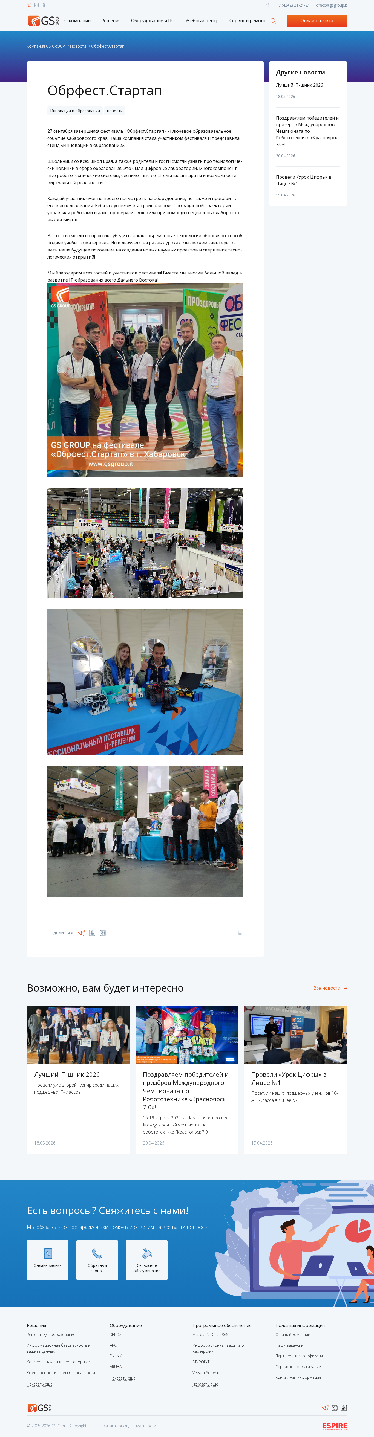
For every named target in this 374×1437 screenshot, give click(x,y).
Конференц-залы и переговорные (58, 1361)
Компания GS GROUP (46, 46)
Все (326, 988)
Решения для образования (51, 1334)
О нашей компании (292, 1334)
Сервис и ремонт (247, 21)
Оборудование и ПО (153, 21)
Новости (78, 46)
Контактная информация (298, 1377)
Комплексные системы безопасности (61, 1372)
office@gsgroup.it (331, 5)
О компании (77, 21)
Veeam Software (206, 1372)
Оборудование (126, 1325)
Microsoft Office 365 (210, 1334)
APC (113, 1345)
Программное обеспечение (222, 1325)
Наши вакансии (289, 1345)
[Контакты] (268, 5)
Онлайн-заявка (317, 21)
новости (115, 110)
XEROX (116, 1334)
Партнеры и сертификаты (299, 1355)
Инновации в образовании (75, 110)
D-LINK (116, 1355)
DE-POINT (200, 1361)
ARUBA (116, 1366)
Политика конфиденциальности (127, 1425)
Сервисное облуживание (298, 1366)
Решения (110, 21)
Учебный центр (202, 21)
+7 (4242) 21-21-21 (293, 5)
